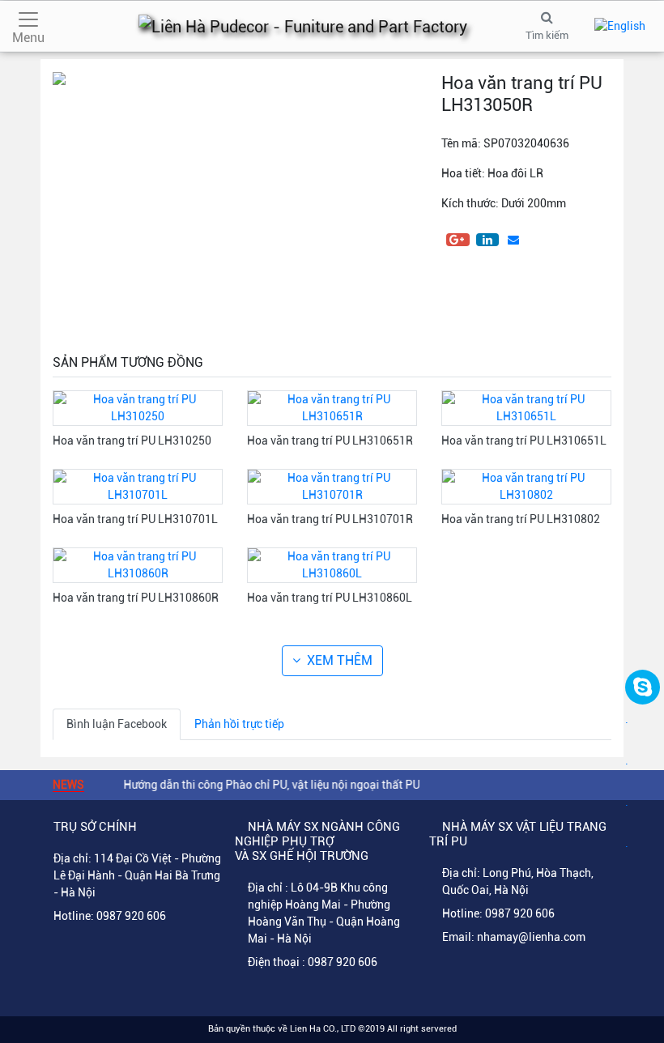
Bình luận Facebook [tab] (116, 723)
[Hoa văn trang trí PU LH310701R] (332, 485)
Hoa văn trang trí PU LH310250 (132, 440)
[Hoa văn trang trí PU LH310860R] (137, 564)
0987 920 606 (131, 915)
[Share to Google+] (458, 239)
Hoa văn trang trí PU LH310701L (135, 519)
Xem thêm (339, 660)
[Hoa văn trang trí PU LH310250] (137, 407)
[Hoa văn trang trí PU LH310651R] (332, 407)
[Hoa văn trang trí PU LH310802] (526, 485)
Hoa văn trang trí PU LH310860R (136, 597)
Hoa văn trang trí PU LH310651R (330, 440)
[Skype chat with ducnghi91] (642, 687)
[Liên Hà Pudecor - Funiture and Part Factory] (303, 26)
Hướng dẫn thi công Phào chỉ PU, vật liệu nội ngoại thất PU (262, 784)
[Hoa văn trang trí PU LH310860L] (332, 564)
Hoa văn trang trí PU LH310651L (524, 440)
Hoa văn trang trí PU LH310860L (329, 597)
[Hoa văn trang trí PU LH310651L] (526, 407)
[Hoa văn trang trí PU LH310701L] (137, 485)
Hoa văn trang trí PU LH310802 (520, 519)
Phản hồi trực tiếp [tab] (239, 723)
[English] (620, 26)
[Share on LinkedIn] (487, 239)
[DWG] (457, 293)
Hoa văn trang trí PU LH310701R (330, 519)
